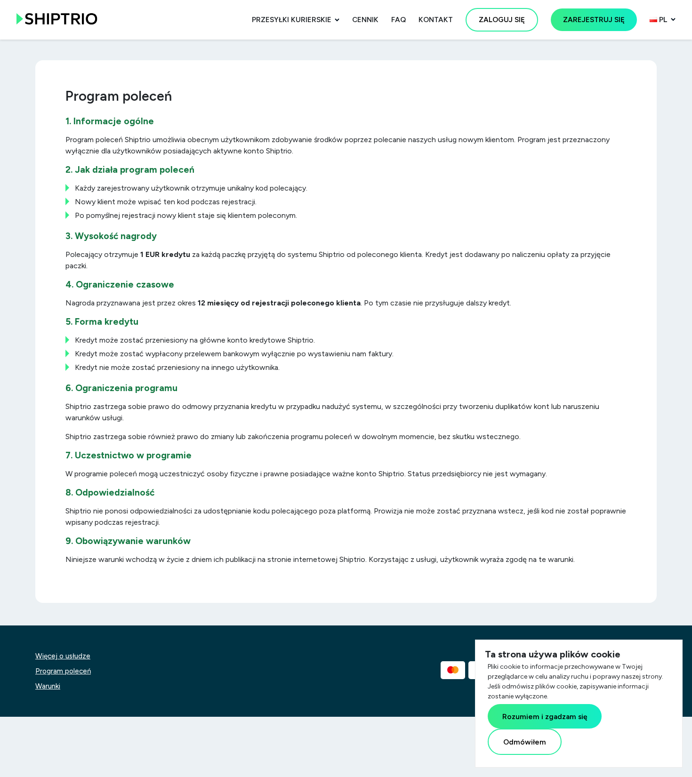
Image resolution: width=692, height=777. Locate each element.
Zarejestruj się (594, 20)
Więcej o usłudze (62, 656)
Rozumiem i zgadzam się (544, 716)
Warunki (47, 686)
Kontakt (435, 20)
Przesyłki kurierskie (291, 20)
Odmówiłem (524, 741)
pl (662, 19)
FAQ (398, 20)
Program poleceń (63, 671)
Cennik (365, 20)
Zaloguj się (502, 20)
